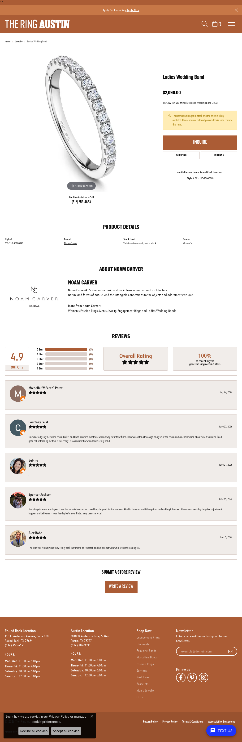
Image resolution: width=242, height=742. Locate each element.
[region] (81, 120)
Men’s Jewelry (145, 690)
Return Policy (150, 721)
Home (7, 41)
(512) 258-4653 (81, 202)
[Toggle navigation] (232, 24)
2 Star (40, 363)
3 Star (40, 359)
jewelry (18, 41)
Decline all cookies (34, 731)
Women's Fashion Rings (83, 311)
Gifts (140, 697)
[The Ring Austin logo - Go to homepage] (37, 23)
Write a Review (121, 587)
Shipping (181, 155)
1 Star (40, 368)
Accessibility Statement (221, 721)
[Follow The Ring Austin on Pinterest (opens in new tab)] (192, 677)
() (91, 349)
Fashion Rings (145, 664)
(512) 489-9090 (81, 645)
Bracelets (142, 684)
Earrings (142, 670)
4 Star (40, 354)
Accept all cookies (66, 731)
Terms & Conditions (192, 721)
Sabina (33, 460)
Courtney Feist (38, 422)
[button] (204, 23)
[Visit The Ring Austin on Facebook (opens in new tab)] (181, 677)
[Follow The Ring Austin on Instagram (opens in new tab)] (203, 677)
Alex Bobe (35, 533)
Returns (219, 155)
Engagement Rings (130, 311)
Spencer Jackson (40, 494)
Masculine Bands (147, 657)
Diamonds (143, 644)
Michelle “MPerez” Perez (46, 388)
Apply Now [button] (133, 10)
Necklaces (143, 677)
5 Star (40, 349)
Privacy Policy (169, 721)
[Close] (236, 10)
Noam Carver (70, 243)
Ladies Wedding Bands (161, 311)
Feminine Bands (146, 650)
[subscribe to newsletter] (231, 651)
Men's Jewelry (107, 311)
